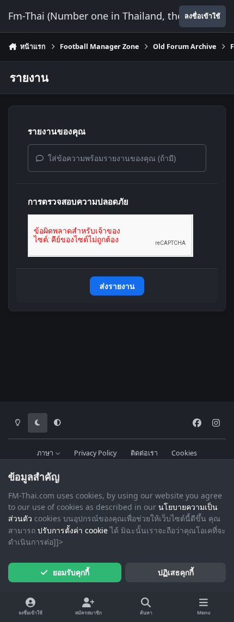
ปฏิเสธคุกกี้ (176, 572)
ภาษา (46, 453)
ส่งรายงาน (117, 286)
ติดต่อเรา (144, 453)
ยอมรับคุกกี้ (71, 572)
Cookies (184, 453)
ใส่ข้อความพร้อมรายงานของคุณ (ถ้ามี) (111, 158)
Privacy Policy (95, 453)
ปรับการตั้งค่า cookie (73, 530)
